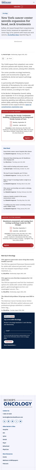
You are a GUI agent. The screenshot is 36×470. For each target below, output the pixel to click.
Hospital (5, 429)
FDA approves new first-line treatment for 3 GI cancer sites (16, 279)
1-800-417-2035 (7, 414)
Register (27, 138)
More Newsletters (9, 345)
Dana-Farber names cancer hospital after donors (18, 151)
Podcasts (5, 463)
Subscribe (17, 6)
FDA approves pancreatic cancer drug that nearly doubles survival (17, 260)
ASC (4, 433)
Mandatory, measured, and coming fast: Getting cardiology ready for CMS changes (18, 223)
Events (5, 457)
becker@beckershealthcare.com (13, 417)
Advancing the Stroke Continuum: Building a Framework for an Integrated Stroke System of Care (18, 117)
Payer (4, 443)
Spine (4, 436)
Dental (5, 439)
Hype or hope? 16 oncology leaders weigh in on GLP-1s (17, 180)
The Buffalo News (13, 35)
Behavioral (6, 446)
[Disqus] (18, 372)
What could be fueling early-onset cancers (16, 166)
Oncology (5, 13)
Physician (6, 449)
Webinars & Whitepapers (10, 460)
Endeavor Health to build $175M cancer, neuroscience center (15, 197)
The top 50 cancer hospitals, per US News (15, 173)
